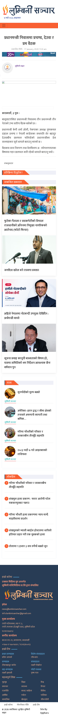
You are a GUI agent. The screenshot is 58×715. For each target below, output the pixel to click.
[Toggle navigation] (4, 25)
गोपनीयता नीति (23, 705)
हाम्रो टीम (36, 705)
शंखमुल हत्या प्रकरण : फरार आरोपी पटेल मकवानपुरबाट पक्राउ (29, 501)
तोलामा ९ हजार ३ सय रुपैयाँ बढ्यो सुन (28, 546)
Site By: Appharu (44, 711)
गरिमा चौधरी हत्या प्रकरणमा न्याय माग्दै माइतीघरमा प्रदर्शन (28, 516)
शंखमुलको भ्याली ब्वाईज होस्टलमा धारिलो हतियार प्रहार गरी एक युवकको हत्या (30, 532)
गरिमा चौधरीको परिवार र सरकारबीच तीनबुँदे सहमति (27, 485)
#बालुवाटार (8, 163)
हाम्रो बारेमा (8, 705)
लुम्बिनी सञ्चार (19, 66)
